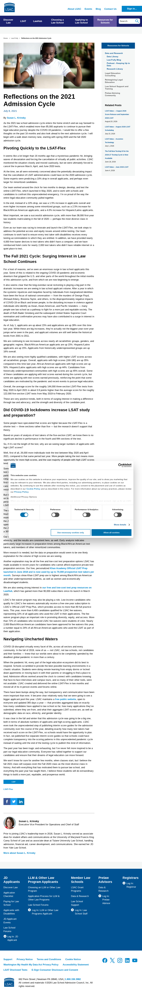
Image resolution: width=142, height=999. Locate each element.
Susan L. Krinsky (16, 118)
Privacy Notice (25, 959)
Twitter (13, 801)
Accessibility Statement (76, 964)
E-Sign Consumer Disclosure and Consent (55, 970)
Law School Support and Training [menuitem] (116, 87)
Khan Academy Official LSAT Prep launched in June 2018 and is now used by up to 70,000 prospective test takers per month (48, 572)
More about (19, 853)
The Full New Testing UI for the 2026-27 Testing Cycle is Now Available (117, 154)
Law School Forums (38, 905)
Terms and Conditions (49, 959)
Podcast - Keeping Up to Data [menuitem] (118, 64)
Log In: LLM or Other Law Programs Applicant (45, 912)
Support (7, 959)
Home (5, 38)
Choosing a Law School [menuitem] (57, 21)
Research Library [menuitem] (115, 69)
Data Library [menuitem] (112, 56)
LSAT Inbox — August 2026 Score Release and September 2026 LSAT (117, 114)
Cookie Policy (33, 489)
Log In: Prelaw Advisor (106, 899)
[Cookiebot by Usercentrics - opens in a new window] (119, 465)
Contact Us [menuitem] (110, 9)
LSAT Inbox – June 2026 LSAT (116, 167)
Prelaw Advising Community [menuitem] (112, 94)
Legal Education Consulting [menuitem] (113, 74)
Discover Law (10, 887)
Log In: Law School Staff (81, 912)
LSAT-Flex (8, 789)
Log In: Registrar (131, 885)
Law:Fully (14, 38)
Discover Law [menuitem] (8, 21)
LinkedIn (20, 801)
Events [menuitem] (88, 9)
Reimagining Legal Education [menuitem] (114, 81)
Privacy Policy (21, 492)
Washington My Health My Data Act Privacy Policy (30, 964)
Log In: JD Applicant (12, 938)
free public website (65, 699)
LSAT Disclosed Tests (15, 970)
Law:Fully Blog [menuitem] (114, 60)
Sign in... (132, 8)
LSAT (14, 782)
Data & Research (80, 896)
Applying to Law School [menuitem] (81, 21)
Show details (120, 525)
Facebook (6, 801)
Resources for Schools (118, 45)
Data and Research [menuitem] (114, 53)
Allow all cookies (111, 532)
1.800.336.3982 (73, 979)
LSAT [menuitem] (23, 21)
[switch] (55, 515)
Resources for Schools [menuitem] (105, 21)
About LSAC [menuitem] (74, 9)
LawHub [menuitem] (37, 21)
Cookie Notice (73, 959)
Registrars (131, 878)
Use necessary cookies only (70, 532)
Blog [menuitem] (98, 9)
